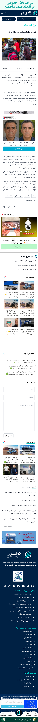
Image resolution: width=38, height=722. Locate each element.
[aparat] (9, 586)
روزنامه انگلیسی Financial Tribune (20, 604)
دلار (34, 196)
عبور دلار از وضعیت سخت (26, 265)
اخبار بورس (29, 635)
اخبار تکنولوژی (28, 658)
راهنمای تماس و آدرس (24, 680)
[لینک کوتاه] (13, 207)
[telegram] (18, 586)
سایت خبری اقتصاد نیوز (24, 601)
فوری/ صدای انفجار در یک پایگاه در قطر (23, 506)
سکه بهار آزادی (31, 19)
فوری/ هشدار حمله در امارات (27, 501)
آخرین (34, 487)
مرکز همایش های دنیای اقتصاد (21, 607)
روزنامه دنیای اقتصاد (25, 597)
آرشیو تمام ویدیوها (26, 665)
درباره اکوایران (27, 683)
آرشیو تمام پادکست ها (25, 668)
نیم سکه (9, 19)
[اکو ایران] (29, 13)
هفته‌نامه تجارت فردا (25, 614)
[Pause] (3, 235)
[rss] (5, 586)
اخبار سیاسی (29, 655)
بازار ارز (27, 196)
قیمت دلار (18, 196)
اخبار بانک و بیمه (27, 651)
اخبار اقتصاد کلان (27, 631)
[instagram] (32, 586)
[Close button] (36, 698)
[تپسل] (4, 118)
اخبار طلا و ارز (26, 25)
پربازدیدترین (26, 487)
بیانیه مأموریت (26, 686)
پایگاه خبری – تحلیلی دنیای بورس (20, 611)
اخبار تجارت (29, 641)
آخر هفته (30, 661)
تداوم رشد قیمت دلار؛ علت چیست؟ (23, 261)
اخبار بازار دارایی (28, 648)
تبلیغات (28, 676)
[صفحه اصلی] (19, 712)
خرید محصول (19, 149)
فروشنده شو (12, 706)
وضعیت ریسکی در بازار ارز (26, 269)
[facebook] (14, 586)
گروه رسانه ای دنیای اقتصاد (22, 594)
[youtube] (23, 586)
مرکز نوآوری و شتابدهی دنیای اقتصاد (20, 621)
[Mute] (6, 235)
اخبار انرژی (29, 645)
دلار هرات (9, 196)
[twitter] (28, 586)
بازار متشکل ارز (30, 200)
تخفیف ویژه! (19, 247)
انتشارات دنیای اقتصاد (24, 617)
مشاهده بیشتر (8, 526)
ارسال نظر (8, 436)
